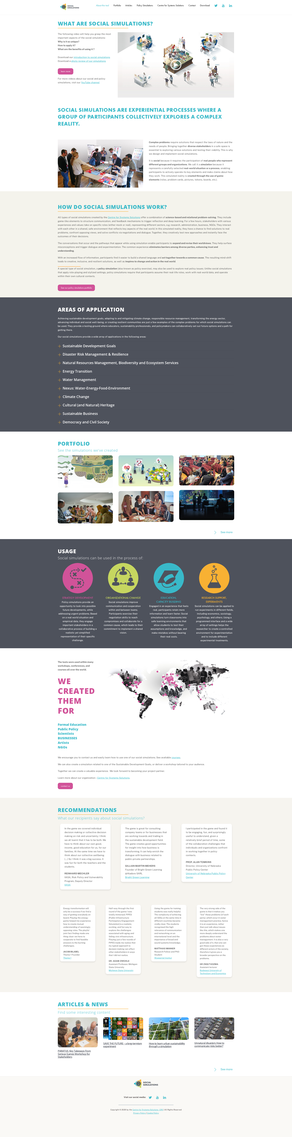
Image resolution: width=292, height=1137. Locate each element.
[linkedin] (231, 5)
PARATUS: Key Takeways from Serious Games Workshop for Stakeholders (74, 1053)
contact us (65, 785)
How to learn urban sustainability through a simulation (167, 1045)
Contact (192, 5)
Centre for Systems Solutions (170, 5)
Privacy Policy (139, 1113)
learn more (65, 71)
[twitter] (216, 5)
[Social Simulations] (70, 9)
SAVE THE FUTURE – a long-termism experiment (122, 1045)
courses (176, 757)
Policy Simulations (145, 5)
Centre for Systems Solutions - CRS (147, 1110)
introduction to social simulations (92, 57)
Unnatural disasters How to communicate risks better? (209, 1044)
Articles (128, 5)
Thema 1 (67, 958)
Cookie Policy (153, 1113)
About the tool (102, 5)
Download (205, 5)
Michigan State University (121, 970)
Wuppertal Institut (163, 958)
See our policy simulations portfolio (76, 287)
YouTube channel (90, 82)
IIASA (67, 885)
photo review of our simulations (88, 61)
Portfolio (117, 5)
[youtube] (223, 5)
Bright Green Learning (137, 877)
